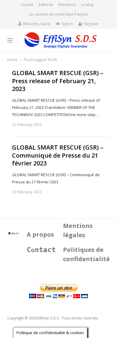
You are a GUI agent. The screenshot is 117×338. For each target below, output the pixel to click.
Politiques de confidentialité (86, 254)
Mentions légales (78, 230)
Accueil (27, 4)
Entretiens (67, 4)
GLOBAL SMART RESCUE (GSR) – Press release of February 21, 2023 (57, 81)
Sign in (67, 23)
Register (91, 23)
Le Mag (87, 4)
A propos (40, 234)
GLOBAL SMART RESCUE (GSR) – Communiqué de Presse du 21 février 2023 (57, 155)
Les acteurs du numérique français (58, 14)
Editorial (46, 4)
